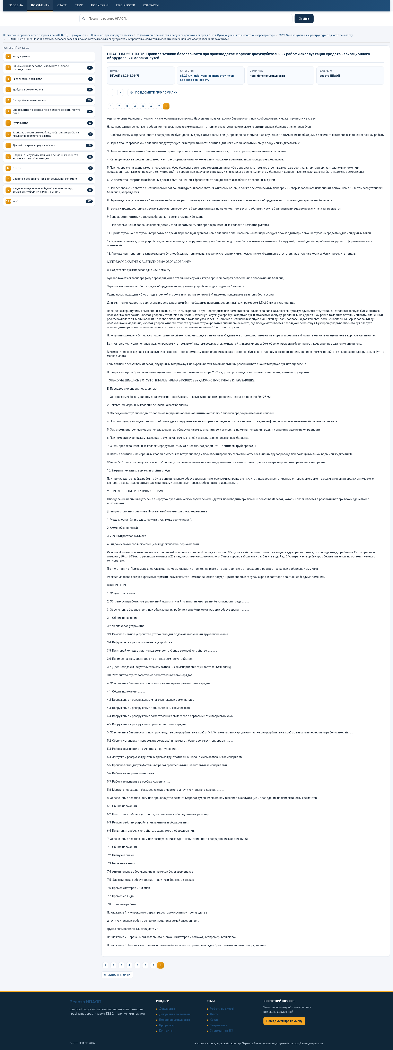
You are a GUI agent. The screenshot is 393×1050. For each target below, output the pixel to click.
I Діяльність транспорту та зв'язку (111, 35)
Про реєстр (167, 1025)
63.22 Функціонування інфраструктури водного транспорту (316, 35)
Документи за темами (175, 1014)
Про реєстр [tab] (125, 5)
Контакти (166, 1030)
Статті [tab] (62, 5)
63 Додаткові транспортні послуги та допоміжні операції (172, 35)
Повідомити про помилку (156, 92)
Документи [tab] (40, 5)
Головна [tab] (15, 5)
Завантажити (119, 975)
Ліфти (214, 1014)
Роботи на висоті (222, 1008)
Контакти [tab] (151, 5)
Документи (79, 35)
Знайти (304, 18)
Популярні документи (174, 1019)
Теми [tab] (79, 5)
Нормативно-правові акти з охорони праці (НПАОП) (35, 35)
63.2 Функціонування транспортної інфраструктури (243, 35)
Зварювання (218, 1025)
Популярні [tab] (99, 5)
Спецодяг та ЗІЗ (221, 1030)
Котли (214, 1019)
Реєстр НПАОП (85, 1001)
